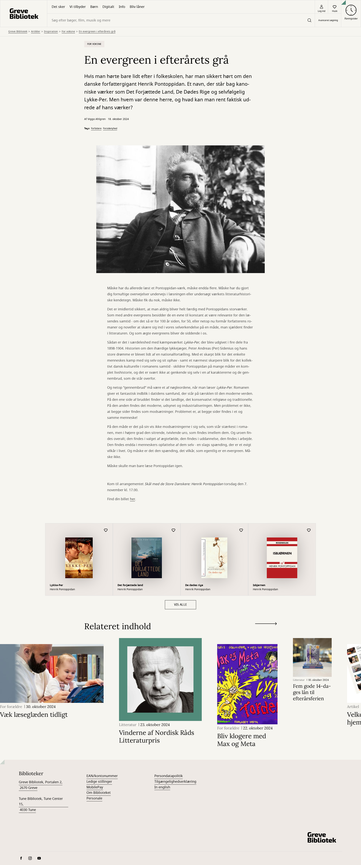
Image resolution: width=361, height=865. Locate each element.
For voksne (68, 31)
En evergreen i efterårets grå (97, 31)
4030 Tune (27, 809)
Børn (94, 6)
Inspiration (51, 31)
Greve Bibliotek (17, 31)
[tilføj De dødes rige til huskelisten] (241, 530)
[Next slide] (266, 624)
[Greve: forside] (23, 13)
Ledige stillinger (99, 781)
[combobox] (181, 20)
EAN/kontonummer (102, 775)
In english (162, 787)
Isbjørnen (259, 585)
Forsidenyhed (110, 128)
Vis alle (180, 604)
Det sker (58, 6)
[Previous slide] (266, 631)
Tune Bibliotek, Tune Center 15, (41, 801)
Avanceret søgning (328, 20)
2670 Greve (28, 787)
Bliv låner (137, 6)
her (132, 499)
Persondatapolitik (168, 775)
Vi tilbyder (78, 6)
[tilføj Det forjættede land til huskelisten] (173, 530)
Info (122, 6)
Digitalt (108, 6)
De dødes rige (194, 585)
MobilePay (94, 787)
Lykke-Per (56, 585)
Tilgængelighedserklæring (175, 781)
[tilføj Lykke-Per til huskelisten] (106, 530)
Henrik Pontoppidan (62, 589)
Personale (94, 798)
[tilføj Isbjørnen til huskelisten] (309, 530)
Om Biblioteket (98, 792)
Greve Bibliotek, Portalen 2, (40, 782)
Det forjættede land (130, 585)
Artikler (35, 31)
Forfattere (96, 128)
